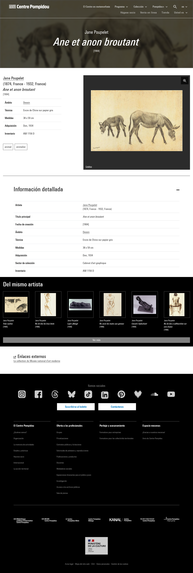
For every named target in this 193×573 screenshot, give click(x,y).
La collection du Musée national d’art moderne (37, 361)
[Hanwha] (171, 522)
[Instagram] (22, 395)
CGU (93, 564)
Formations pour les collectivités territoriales (116, 438)
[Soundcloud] (154, 395)
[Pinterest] (121, 395)
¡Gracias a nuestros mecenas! (153, 432)
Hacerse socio (19, 456)
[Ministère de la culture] (96, 546)
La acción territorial (21, 469)
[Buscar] (175, 7)
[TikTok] (88, 395)
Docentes (60, 462)
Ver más (96, 340)
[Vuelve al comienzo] (186, 566)
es (183, 6)
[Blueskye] (71, 395)
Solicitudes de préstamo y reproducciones (72, 450)
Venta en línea (148, 12)
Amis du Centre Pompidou (152, 438)
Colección (139, 6)
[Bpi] (25, 522)
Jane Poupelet (13, 78)
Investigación (62, 481)
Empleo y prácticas (21, 450)
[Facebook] (38, 395)
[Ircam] (51, 522)
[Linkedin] (104, 395)
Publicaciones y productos (67, 456)
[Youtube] (171, 395)
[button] (96, 189)
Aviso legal (69, 564)
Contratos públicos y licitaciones (69, 444)
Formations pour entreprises (110, 432)
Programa (120, 6)
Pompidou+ (159, 6)
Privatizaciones (62, 438)
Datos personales (103, 564)
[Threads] (55, 395)
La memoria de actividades (24, 444)
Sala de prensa (62, 493)
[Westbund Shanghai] (149, 522)
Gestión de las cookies (119, 564)
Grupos (59, 432)
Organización (19, 438)
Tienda (167, 12)
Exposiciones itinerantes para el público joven (74, 475)
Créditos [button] (89, 166)
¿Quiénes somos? (20, 432)
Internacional (19, 462)
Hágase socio (129, 12)
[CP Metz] (75, 522)
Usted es (179, 12)
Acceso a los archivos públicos (68, 487)
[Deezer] (138, 395)
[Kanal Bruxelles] (122, 522)
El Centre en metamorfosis (97, 6)
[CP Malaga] (96, 522)
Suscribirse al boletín (76, 406)
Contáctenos (117, 406)
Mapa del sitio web (82, 564)
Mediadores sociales (64, 469)
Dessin (26, 102)
